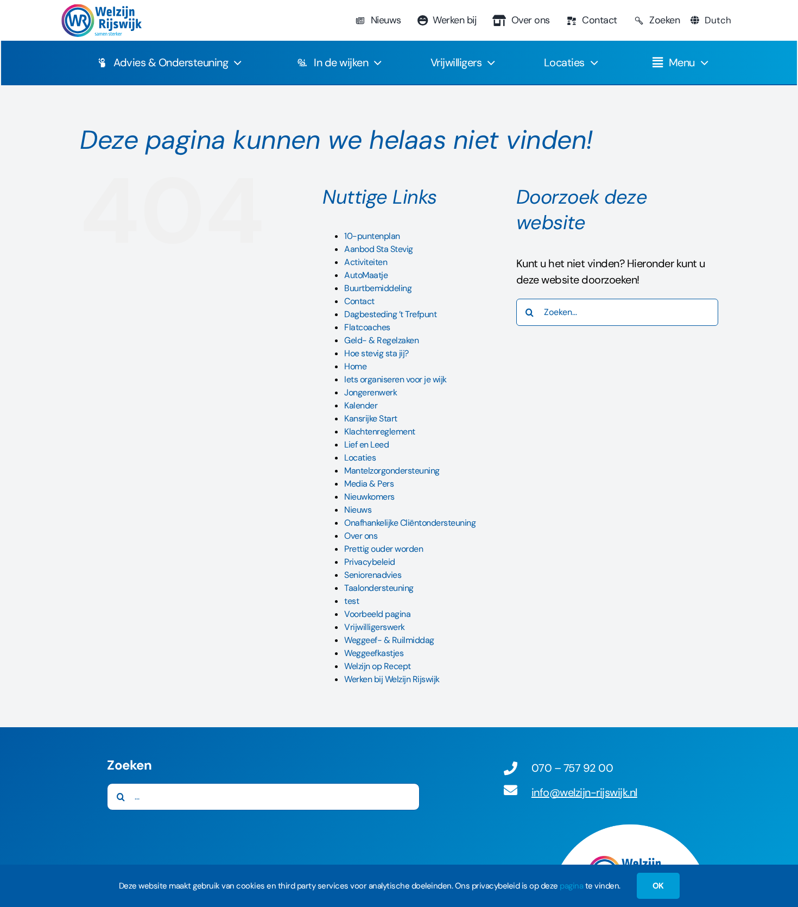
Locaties (360, 457)
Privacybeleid (369, 562)
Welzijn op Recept (377, 666)
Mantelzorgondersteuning (392, 470)
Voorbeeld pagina (377, 614)
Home (355, 366)
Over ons (360, 535)
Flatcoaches (367, 327)
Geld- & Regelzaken (381, 340)
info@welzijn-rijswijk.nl (584, 792)
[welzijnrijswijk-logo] (101, 9)
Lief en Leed (366, 444)
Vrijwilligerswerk (374, 627)
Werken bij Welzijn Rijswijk (392, 679)
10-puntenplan (372, 236)
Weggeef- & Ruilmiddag (389, 640)
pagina (571, 885)
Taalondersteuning (379, 588)
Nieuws (357, 509)
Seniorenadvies (372, 575)
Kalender (360, 405)
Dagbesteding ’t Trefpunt (390, 314)
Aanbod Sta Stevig (378, 249)
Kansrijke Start (370, 418)
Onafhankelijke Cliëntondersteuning (410, 522)
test (351, 601)
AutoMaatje (366, 275)
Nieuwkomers (369, 496)
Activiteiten (365, 262)
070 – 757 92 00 (572, 768)
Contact (359, 301)
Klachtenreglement (379, 431)
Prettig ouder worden (383, 549)
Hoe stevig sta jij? (376, 353)
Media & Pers (369, 483)
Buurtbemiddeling (377, 288)
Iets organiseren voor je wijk (395, 379)
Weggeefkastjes (373, 653)
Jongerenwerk (370, 392)
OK (658, 885)
